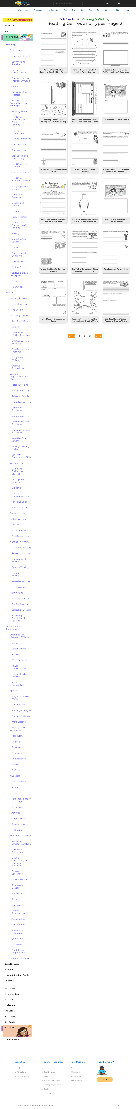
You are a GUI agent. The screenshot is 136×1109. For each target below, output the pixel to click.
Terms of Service (23, 1076)
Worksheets (23, 10)
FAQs (19, 1068)
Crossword (75, 1068)
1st (65, 10)
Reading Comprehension (52, 1085)
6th (106, 10)
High (127, 10)
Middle (116, 10)
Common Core (49, 1093)
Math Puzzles (76, 1076)
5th (98, 10)
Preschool (38, 10)
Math (46, 1076)
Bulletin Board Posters (52, 1081)
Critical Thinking (76, 1081)
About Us (20, 1062)
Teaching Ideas (49, 1072)
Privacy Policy (21, 1072)
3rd (82, 10)
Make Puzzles (77, 1062)
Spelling (46, 1089)
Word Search (75, 1072)
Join (105, 1079)
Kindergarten (53, 10)
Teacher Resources (53, 1062)
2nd (73, 10)
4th (90, 10)
